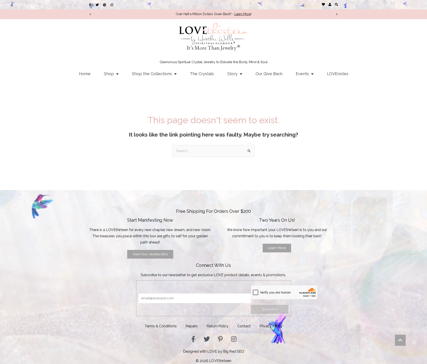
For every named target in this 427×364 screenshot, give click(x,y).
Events (302, 73)
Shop (109, 73)
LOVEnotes (337, 73)
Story (232, 73)
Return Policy (217, 326)
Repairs (191, 326)
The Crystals (202, 73)
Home (85, 73)
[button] (336, 4)
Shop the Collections (152, 73)
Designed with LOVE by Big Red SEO (213, 351)
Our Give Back (269, 73)
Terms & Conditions (161, 326)
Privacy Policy (271, 326)
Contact (244, 326)
